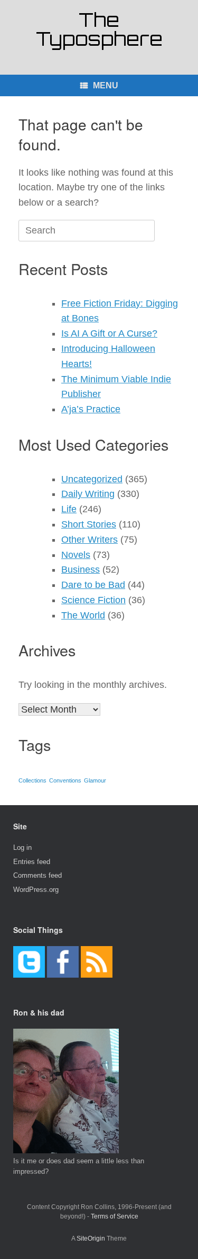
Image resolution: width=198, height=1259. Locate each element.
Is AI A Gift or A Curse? (109, 333)
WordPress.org (36, 890)
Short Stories (88, 524)
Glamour (95, 780)
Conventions (65, 780)
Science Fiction (93, 600)
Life (69, 509)
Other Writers (89, 539)
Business (80, 569)
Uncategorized (91, 479)
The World (83, 615)
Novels (75, 555)
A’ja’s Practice (90, 409)
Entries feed (31, 862)
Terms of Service (114, 1216)
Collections (32, 780)
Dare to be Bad (93, 585)
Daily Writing (88, 494)
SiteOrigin (91, 1238)
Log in (22, 847)
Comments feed (37, 875)
